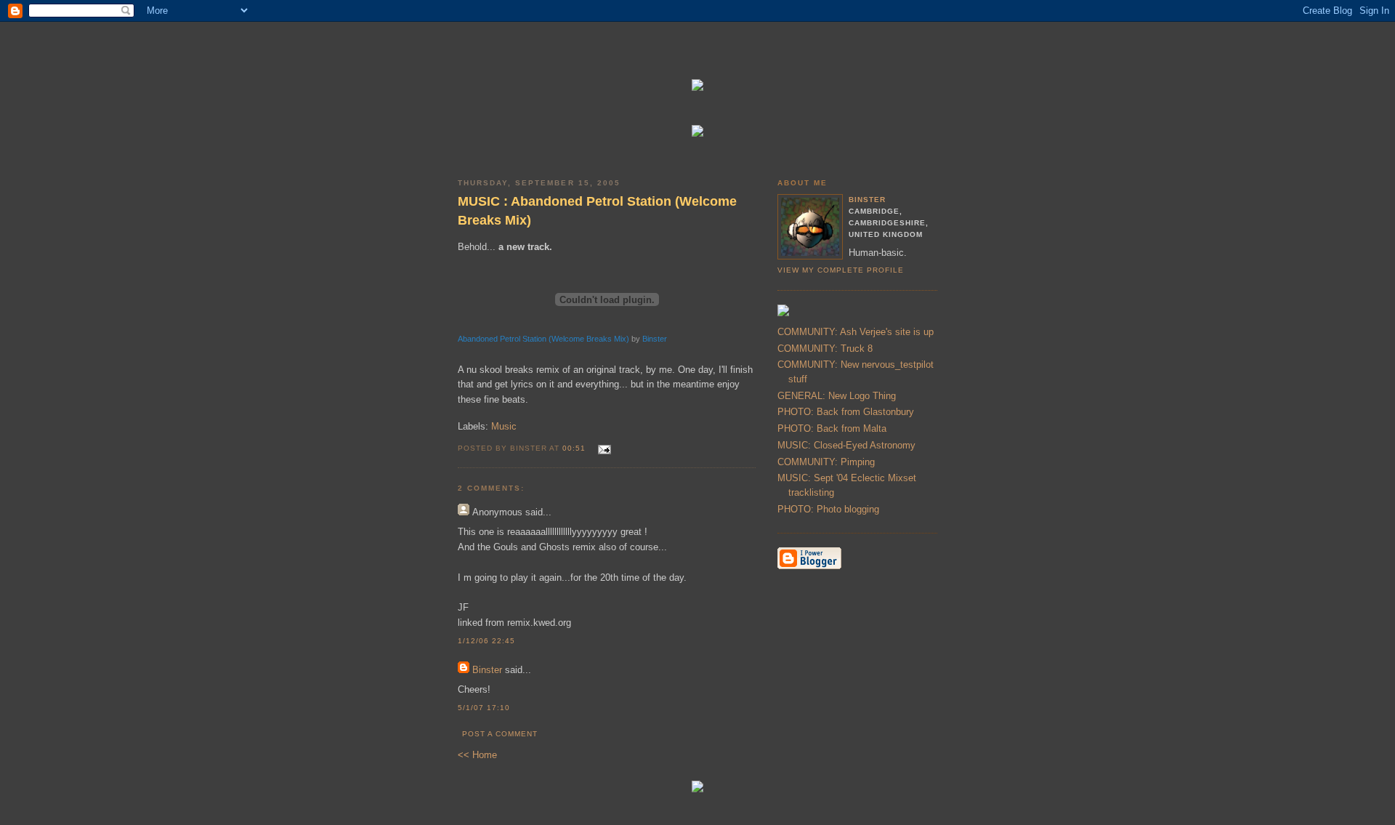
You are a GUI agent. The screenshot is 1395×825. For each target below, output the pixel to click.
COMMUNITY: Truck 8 (825, 348)
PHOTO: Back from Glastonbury (845, 411)
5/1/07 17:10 (484, 708)
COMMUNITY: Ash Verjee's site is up (855, 331)
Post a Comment (500, 734)
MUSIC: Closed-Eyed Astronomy (846, 445)
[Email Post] (602, 447)
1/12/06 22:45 (486, 641)
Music (504, 426)
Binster (654, 338)
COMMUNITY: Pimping (826, 461)
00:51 (574, 448)
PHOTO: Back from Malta (831, 428)
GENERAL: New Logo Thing (836, 395)
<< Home (477, 754)
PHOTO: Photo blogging (828, 509)
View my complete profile (840, 270)
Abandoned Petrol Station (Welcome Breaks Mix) (543, 338)
